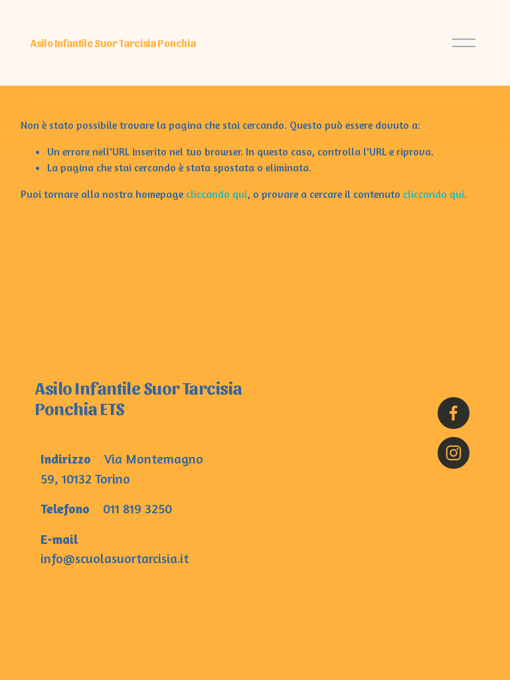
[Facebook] (453, 413)
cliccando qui (216, 194)
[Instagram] (453, 453)
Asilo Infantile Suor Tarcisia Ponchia (113, 43)
